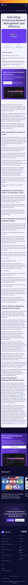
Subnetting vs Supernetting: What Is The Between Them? (13, 58)
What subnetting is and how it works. (10, 55)
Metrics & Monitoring (6, 555)
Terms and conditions (6, 570)
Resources (3, 10)
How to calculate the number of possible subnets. (13, 61)
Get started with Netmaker (19, 423)
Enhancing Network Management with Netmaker (13, 67)
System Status (22, 555)
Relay (2, 547)
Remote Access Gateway (7, 544)
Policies (3, 568)
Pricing (20, 538)
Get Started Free (8, 82)
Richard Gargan (8, 47)
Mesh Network (4, 541)
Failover (3, 558)
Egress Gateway (5, 538)
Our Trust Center (21, 558)
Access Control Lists (6, 549)
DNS (2, 552)
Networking (10, 10)
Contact (21, 547)
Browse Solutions (17, 82)
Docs (20, 544)
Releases (21, 552)
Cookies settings (5, 578)
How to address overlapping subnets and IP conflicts (12, 65)
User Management (5, 560)
